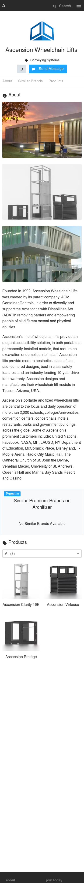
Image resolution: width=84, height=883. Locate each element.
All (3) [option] (10, 553)
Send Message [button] (48, 68)
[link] (21, 585)
